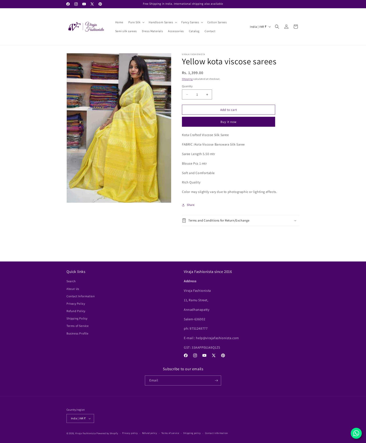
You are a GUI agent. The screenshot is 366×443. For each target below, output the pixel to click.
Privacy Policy (76, 303)
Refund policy (149, 433)
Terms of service (170, 433)
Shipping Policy (77, 318)
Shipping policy (192, 433)
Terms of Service (78, 326)
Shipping (187, 78)
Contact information (216, 433)
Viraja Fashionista (85, 433)
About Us (73, 289)
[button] (136, 22)
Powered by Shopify (107, 433)
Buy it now (228, 122)
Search (71, 281)
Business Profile (78, 333)
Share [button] (191, 205)
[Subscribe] (216, 380)
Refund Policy (76, 311)
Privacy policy (130, 433)
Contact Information (81, 296)
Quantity (187, 86)
